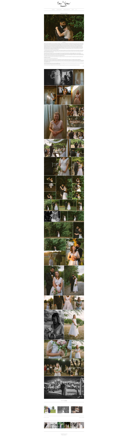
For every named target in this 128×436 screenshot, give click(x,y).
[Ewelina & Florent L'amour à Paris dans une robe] (74, 425)
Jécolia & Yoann (81, 417)
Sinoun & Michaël (59, 413)
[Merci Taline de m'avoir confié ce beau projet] (47, 425)
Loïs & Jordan (45, 413)
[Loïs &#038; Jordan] (50, 409)
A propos (53, 9)
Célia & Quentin (72, 413)
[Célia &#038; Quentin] (77, 409)
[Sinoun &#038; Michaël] (63, 409)
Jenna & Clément (47, 417)
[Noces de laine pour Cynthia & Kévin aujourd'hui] (60, 425)
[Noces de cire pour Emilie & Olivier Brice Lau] (67, 425)
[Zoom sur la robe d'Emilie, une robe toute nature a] (81, 425)
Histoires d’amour (59, 9)
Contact (73, 9)
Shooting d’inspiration (67, 9)
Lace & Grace (65, 400)
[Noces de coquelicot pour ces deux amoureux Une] (54, 425)
